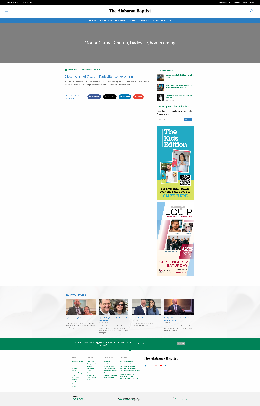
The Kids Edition (105, 20)
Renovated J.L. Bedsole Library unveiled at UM (179, 76)
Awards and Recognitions (79, 373)
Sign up (188, 119)
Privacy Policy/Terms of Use (126, 399)
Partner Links (75, 377)
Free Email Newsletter (161, 20)
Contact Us (75, 364)
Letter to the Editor (109, 366)
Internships (75, 382)
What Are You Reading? (110, 370)
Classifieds (144, 20)
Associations (87, 70)
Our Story (74, 368)
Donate (73, 366)
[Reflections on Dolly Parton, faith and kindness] (160, 97)
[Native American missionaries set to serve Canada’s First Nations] (160, 87)
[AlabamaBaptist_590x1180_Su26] (175, 239)
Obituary (106, 373)
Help (136, 399)
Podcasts (89, 370)
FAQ (140, 399)
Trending (133, 20)
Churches (96, 70)
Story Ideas (107, 361)
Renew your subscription (126, 364)
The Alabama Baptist (11, 2)
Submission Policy (109, 377)
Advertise (74, 379)
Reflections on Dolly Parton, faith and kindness (179, 97)
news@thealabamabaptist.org (179, 399)
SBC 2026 (92, 20)
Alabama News (91, 368)
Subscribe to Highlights (126, 376)
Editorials (89, 366)
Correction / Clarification (110, 375)
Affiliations (74, 375)
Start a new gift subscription (127, 366)
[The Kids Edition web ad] (175, 163)
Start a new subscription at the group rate (130, 371)
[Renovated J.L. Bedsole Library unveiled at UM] (160, 77)
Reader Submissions (109, 368)
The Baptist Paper (26, 2)
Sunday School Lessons (93, 364)
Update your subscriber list (127, 374)
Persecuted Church (92, 377)
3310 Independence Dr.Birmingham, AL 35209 (79, 398)
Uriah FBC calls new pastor (143, 318)
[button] (251, 11)
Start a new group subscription (128, 368)
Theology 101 (91, 375)
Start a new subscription (126, 361)
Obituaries (90, 373)
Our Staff (74, 370)
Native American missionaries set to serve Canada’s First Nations (178, 86)
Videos (89, 379)
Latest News (120, 20)
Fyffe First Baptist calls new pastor (80, 318)
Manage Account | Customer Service (129, 378)
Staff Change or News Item (111, 364)
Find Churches (76, 384)
